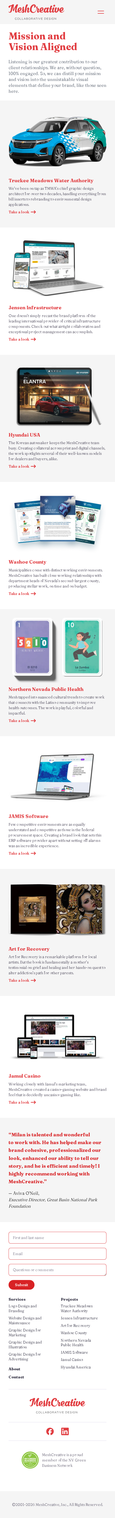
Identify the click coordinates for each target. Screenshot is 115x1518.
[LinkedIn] (65, 1431)
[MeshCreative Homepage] (36, 12)
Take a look (19, 212)
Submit (21, 1284)
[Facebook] (50, 1431)
